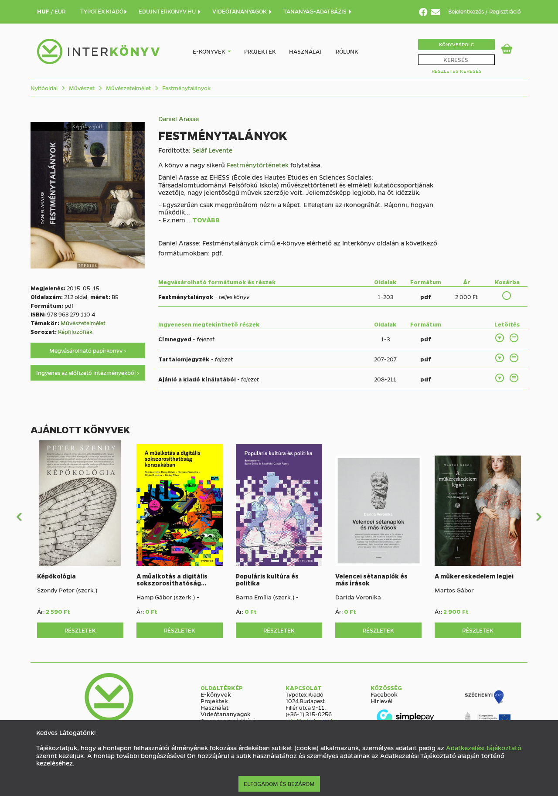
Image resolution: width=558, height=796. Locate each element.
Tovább (206, 220)
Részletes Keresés (457, 71)
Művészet (81, 88)
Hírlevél (381, 700)
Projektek (260, 51)
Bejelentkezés (466, 11)
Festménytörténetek (258, 164)
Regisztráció (505, 11)
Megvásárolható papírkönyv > (87, 350)
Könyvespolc (456, 44)
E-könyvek (209, 51)
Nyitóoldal (44, 88)
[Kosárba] (507, 295)
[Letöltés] (500, 337)
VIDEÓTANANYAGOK (240, 11)
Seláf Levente (212, 150)
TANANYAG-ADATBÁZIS (315, 11)
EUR (59, 11)
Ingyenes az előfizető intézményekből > (88, 372)
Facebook (384, 694)
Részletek (80, 630)
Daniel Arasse (178, 118)
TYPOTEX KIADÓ (101, 11)
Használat (306, 51)
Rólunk (347, 51)
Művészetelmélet (128, 88)
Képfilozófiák (75, 331)
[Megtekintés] (514, 337)
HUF (44, 11)
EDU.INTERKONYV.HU (168, 11)
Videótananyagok (226, 714)
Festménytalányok (186, 88)
